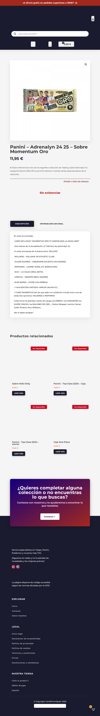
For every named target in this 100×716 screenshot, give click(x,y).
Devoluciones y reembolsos (25, 663)
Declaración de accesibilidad (26, 639)
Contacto (48, 516)
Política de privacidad (22, 643)
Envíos (15, 658)
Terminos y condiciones (23, 653)
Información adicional (51, 224)
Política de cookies (21, 648)
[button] (85, 64)
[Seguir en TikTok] (18, 566)
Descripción (22, 224)
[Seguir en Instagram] (13, 566)
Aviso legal (17, 634)
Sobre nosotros (19, 616)
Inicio (14, 606)
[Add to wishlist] (13, 348)
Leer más (18, 393)
